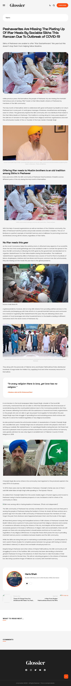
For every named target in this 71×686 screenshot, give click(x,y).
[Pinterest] (45, 670)
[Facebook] (26, 670)
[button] (4, 5)
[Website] (30, 583)
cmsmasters (19, 683)
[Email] (27, 583)
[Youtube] (40, 670)
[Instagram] (31, 670)
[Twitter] (35, 670)
